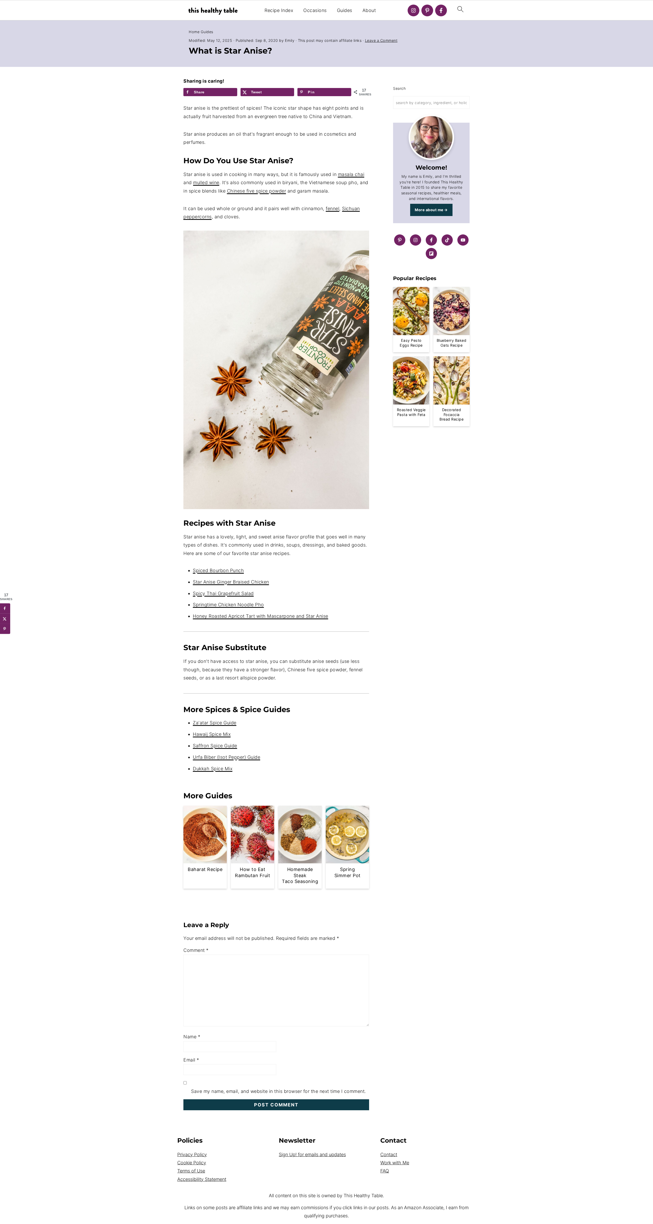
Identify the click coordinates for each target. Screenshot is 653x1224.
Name (191, 1036)
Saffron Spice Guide (215, 745)
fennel (332, 208)
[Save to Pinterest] (5, 629)
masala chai (351, 174)
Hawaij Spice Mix (212, 734)
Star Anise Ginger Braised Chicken (231, 582)
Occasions (315, 10)
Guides (344, 10)
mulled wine (206, 182)
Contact (388, 1154)
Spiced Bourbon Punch (218, 570)
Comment (196, 950)
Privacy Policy (192, 1154)
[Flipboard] (431, 253)
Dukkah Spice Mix (212, 768)
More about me (429, 210)
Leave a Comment (381, 40)
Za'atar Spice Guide (214, 722)
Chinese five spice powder (256, 191)
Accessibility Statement (201, 1179)
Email (191, 1060)
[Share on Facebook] (5, 608)
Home (194, 32)
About (369, 10)
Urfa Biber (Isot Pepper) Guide (226, 757)
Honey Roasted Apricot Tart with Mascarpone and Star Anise (260, 616)
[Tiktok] (447, 240)
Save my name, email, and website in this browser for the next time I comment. (278, 1091)
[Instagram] (413, 10)
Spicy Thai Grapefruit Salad (223, 593)
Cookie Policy (191, 1162)
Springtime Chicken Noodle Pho (228, 604)
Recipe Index (279, 10)
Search (399, 88)
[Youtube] (463, 240)
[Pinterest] (427, 10)
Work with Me (394, 1162)
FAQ (384, 1170)
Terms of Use (191, 1170)
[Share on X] (5, 619)
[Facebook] (441, 10)
